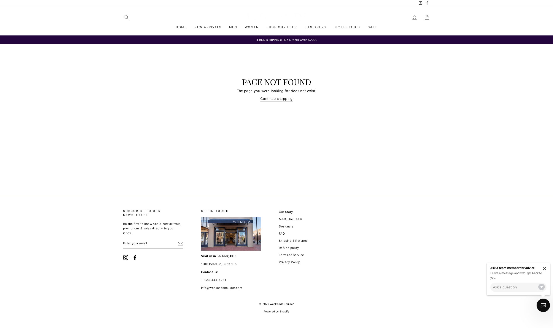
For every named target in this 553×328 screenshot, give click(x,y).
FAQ (282, 233)
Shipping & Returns (293, 240)
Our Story (286, 212)
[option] (276, 40)
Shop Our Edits (282, 27)
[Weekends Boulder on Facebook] (135, 257)
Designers (315, 27)
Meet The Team (290, 219)
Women (252, 27)
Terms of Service (291, 255)
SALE (372, 27)
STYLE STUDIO (347, 27)
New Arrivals (207, 27)
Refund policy (289, 248)
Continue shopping (276, 98)
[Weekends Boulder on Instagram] (125, 257)
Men (233, 27)
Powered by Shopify (276, 311)
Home (181, 27)
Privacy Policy (289, 262)
